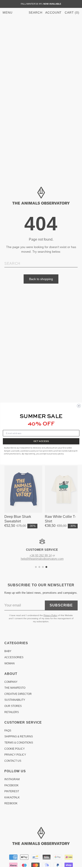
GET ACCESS (41, 441)
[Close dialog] (79, 406)
